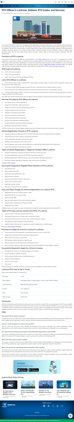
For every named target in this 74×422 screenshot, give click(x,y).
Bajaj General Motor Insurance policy (55, 64)
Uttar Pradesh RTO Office (14, 226)
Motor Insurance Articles (25, 6)
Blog (12, 6)
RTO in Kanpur (11, 163)
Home (4, 6)
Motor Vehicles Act (44, 59)
